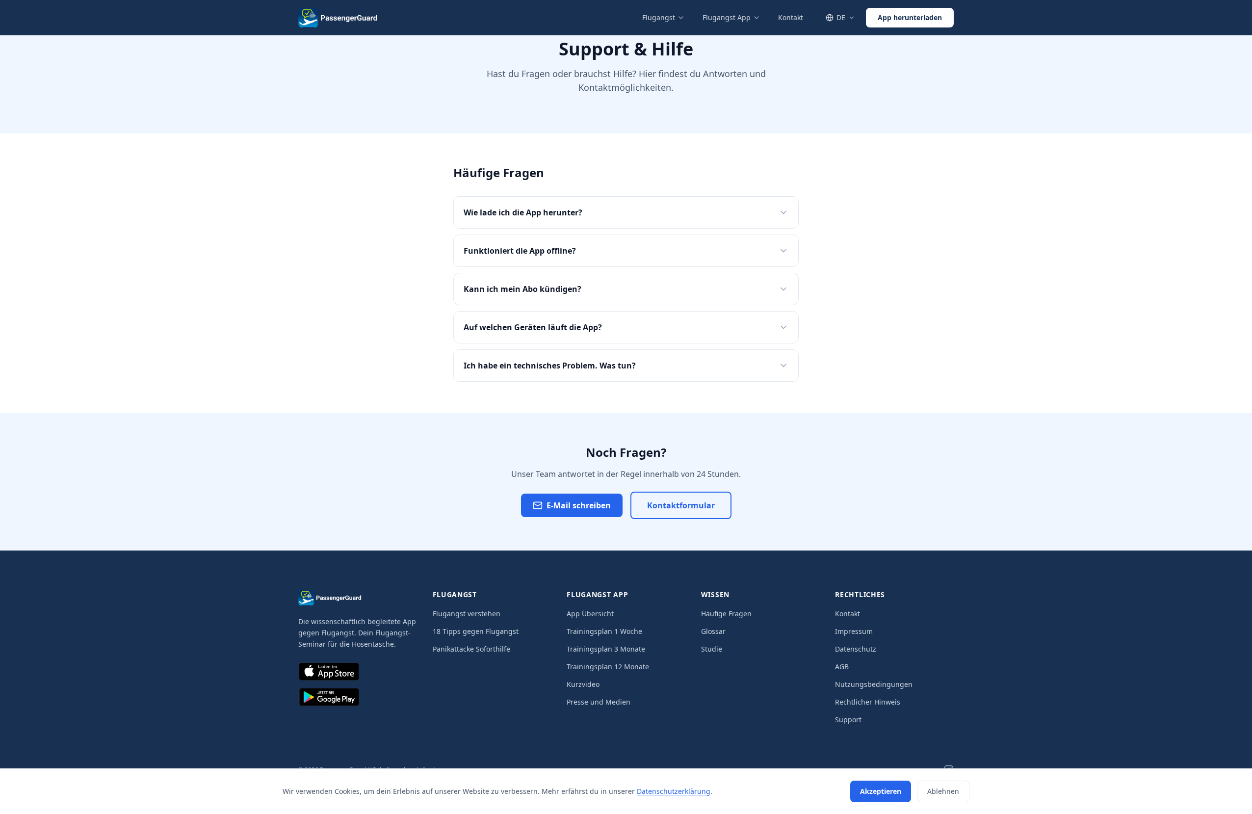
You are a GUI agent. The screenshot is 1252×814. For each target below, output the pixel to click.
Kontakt (790, 17)
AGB (842, 666)
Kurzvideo (583, 684)
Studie (711, 649)
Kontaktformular (681, 505)
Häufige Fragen (726, 613)
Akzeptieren (880, 791)
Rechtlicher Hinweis (867, 702)
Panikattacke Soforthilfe (471, 649)
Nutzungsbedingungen (874, 684)
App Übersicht (590, 613)
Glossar (713, 631)
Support (848, 719)
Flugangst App (727, 17)
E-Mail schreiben (579, 505)
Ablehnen (943, 791)
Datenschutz (855, 649)
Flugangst (658, 17)
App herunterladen (910, 17)
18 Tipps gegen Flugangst (476, 631)
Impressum (854, 631)
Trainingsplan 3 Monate (606, 649)
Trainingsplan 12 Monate (608, 666)
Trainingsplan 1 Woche (604, 631)
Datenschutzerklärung (673, 791)
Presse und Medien (598, 702)
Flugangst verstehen (466, 613)
